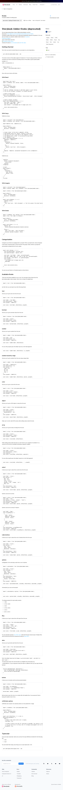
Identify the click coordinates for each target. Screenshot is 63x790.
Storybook (27, 37)
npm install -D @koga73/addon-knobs (11, 20)
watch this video (22, 42)
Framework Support (6, 38)
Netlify (59, 784)
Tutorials (19, 773)
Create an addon (50, 57)
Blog (30, 4)
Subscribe (21, 763)
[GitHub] (43, 763)
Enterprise (42, 4)
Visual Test (35, 4)
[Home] (6, 5)
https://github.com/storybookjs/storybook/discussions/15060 (20, 34)
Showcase (25, 4)
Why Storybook (5, 771)
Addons (20, 4)
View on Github (28, 20)
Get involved (34, 773)
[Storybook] (55, 763)
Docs (14, 4)
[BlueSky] (47, 763)
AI (16, 4)
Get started (43, 20)
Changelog (19, 776)
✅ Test (47, 50)
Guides (18, 771)
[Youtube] (59, 763)
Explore (48, 771)
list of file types (17, 635)
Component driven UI (6, 773)
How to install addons (51, 54)
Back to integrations (8, 9)
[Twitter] (51, 763)
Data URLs (26, 636)
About (47, 773)
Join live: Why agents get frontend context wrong (31, 1)
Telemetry (19, 778)
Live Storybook (14, 42)
